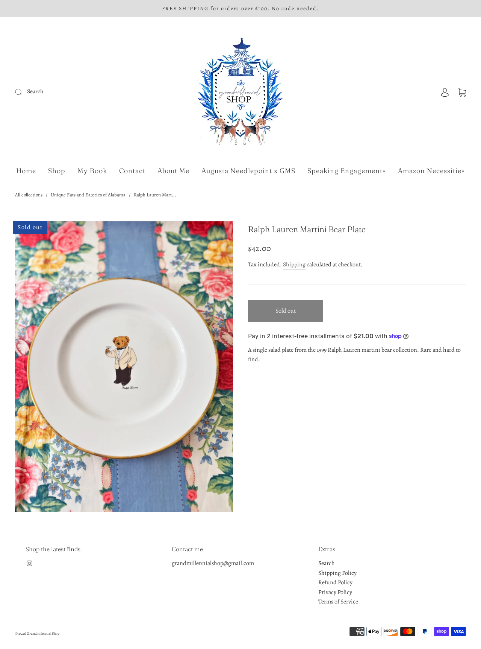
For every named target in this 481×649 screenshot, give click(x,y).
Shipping (294, 264)
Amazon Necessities (431, 171)
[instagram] (29, 563)
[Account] (445, 91)
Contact (132, 171)
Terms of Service (338, 601)
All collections (28, 195)
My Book (92, 171)
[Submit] (69, 92)
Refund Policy (335, 582)
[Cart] (462, 91)
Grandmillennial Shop (43, 633)
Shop (56, 171)
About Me (173, 171)
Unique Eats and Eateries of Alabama (88, 195)
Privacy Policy (335, 592)
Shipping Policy (337, 573)
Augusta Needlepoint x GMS (248, 171)
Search (326, 563)
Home (26, 171)
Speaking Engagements (346, 171)
